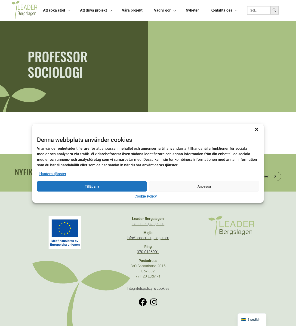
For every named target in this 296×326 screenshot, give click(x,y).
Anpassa (204, 186)
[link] (24, 10)
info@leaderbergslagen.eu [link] (148, 238)
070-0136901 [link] (148, 252)
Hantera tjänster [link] (52, 174)
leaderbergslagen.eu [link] (148, 224)
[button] (256, 129)
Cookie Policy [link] (146, 196)
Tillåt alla (92, 186)
